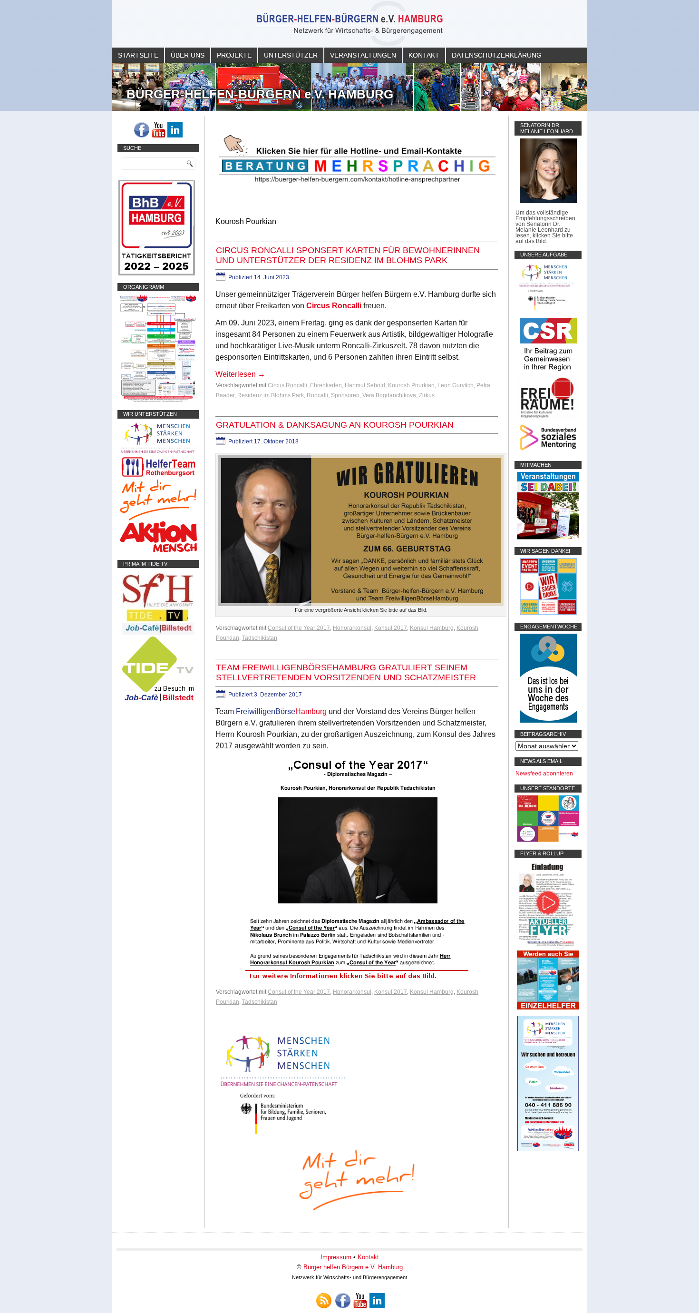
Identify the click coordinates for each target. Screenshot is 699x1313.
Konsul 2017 (390, 628)
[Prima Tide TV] (158, 632)
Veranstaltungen (363, 55)
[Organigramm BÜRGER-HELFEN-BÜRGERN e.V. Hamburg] (158, 400)
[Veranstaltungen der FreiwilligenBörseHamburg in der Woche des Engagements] (548, 720)
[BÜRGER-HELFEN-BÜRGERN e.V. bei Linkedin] (175, 129)
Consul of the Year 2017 (299, 628)
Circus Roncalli (333, 306)
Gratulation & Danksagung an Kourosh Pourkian (335, 425)
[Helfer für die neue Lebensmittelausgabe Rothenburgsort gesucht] (158, 476)
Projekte (234, 55)
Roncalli (317, 395)
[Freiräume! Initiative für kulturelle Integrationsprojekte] (548, 418)
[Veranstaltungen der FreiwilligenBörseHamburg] (548, 537)
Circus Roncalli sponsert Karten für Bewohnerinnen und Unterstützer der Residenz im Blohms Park (348, 255)
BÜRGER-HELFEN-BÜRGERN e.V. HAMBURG (259, 94)
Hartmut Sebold (365, 385)
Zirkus (427, 395)
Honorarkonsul (352, 628)
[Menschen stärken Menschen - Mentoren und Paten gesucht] (282, 1135)
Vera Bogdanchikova (389, 395)
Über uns (187, 55)
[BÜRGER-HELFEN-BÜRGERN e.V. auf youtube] (158, 129)
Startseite (138, 55)
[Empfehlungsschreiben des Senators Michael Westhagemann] (548, 201)
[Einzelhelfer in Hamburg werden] (548, 1007)
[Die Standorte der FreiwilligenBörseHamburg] (548, 840)
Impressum (335, 1257)
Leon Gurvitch (455, 385)
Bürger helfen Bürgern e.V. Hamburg (353, 1267)
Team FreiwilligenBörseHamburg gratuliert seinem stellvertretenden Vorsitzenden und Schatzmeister (346, 673)
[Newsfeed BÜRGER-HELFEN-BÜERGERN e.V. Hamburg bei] (323, 1300)
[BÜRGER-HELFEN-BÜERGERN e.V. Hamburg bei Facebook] (141, 129)
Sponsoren (345, 395)
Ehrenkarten (326, 385)
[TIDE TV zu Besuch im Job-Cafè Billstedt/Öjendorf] (158, 701)
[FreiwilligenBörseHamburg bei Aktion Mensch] (158, 550)
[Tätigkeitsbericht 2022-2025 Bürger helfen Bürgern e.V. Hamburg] (156, 273)
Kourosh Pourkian (411, 385)
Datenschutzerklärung (497, 55)
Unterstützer (291, 55)
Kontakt (423, 55)
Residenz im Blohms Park (270, 395)
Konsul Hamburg (432, 628)
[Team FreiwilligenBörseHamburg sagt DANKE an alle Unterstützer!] (548, 613)
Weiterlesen (240, 374)
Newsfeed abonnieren (544, 773)
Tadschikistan (259, 638)
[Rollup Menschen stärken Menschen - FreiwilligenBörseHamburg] (548, 1149)
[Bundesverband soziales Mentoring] (548, 451)
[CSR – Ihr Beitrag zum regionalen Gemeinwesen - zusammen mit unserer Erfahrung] (548, 372)
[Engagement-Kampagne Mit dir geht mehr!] (356, 1179)
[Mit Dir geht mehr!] (158, 518)
